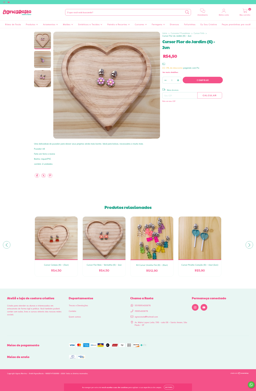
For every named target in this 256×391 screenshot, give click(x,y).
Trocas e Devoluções (78, 305)
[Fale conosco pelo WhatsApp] (251, 384)
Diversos (174, 24)
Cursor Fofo (199, 33)
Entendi (169, 387)
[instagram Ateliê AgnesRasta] (4, 2)
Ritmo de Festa (13, 24)
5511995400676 (143, 305)
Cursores (140, 24)
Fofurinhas (190, 24)
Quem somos (75, 316)
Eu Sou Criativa (209, 24)
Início (164, 33)
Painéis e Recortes (117, 24)
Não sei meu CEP (168, 101)
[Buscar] (187, 12)
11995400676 (141, 311)
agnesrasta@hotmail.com (146, 316)
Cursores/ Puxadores (180, 33)
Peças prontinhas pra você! (236, 24)
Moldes (67, 24)
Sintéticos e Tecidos (89, 24)
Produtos (31, 24)
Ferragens (157, 24)
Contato (72, 311)
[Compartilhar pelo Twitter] (43, 176)
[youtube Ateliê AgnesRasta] (9, 2)
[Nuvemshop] (239, 373)
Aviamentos (49, 24)
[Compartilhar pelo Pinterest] (50, 176)
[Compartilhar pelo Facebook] (37, 176)
